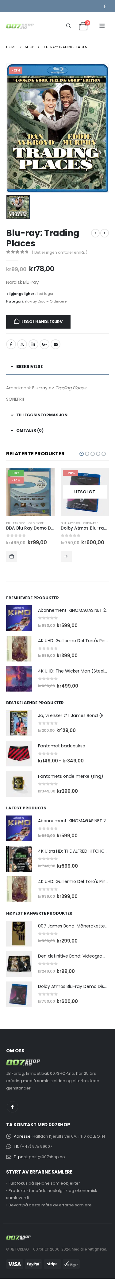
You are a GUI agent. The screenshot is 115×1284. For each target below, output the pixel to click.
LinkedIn (33, 344)
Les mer (11, 556)
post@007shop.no (47, 1157)
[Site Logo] (20, 26)
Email (55, 344)
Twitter (22, 344)
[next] (104, 233)
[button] (68, 26)
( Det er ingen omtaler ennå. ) (59, 252)
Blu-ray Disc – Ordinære (46, 301)
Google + (44, 344)
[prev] (95, 233)
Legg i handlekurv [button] (66, 556)
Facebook (11, 344)
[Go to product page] (19, 618)
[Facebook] (104, 6)
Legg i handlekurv (42, 322)
